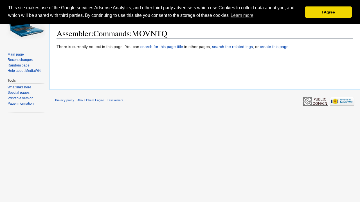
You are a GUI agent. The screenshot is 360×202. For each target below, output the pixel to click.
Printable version (20, 98)
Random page (19, 65)
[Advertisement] (205, 72)
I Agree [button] (328, 12)
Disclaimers (115, 100)
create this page (274, 46)
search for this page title (161, 46)
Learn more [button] (242, 15)
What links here (19, 87)
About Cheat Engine (90, 100)
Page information (21, 103)
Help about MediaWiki (24, 71)
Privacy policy (64, 100)
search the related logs (232, 46)
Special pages (19, 93)
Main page (16, 54)
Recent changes (20, 60)
